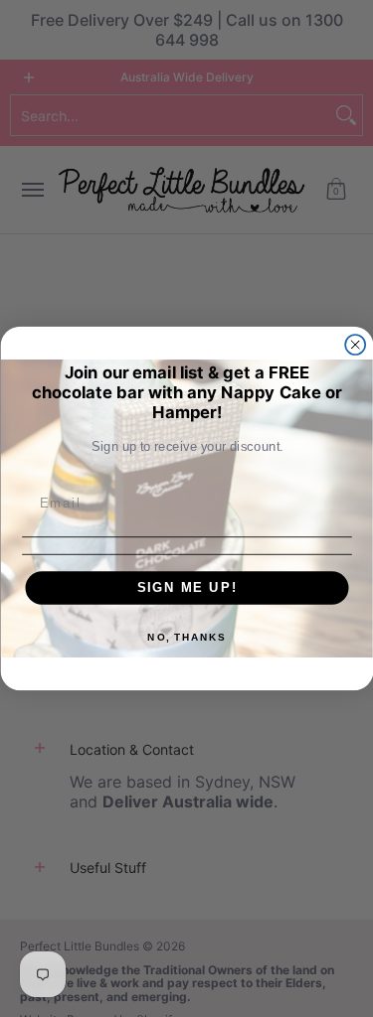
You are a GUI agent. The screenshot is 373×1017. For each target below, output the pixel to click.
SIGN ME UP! (186, 587)
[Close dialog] (355, 345)
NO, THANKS (186, 638)
